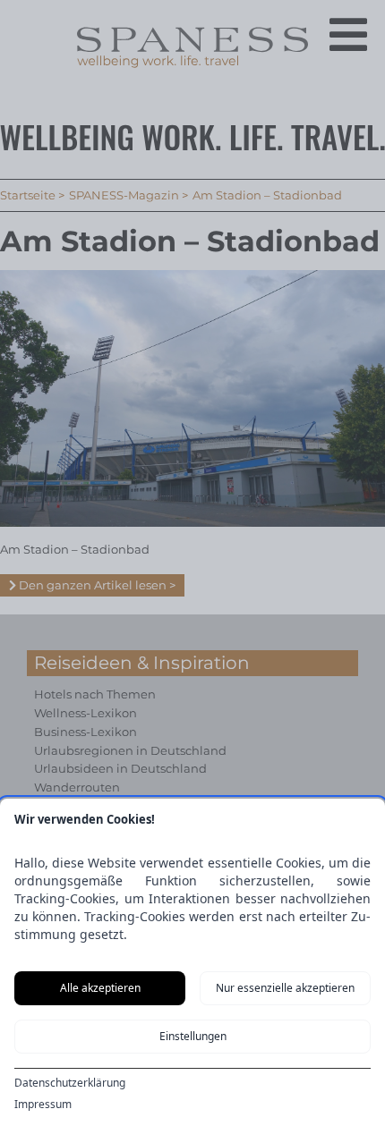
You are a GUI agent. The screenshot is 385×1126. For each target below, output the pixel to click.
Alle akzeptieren (100, 987)
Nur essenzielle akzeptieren (285, 987)
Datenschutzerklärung (69, 1083)
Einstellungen (193, 1036)
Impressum (43, 1104)
